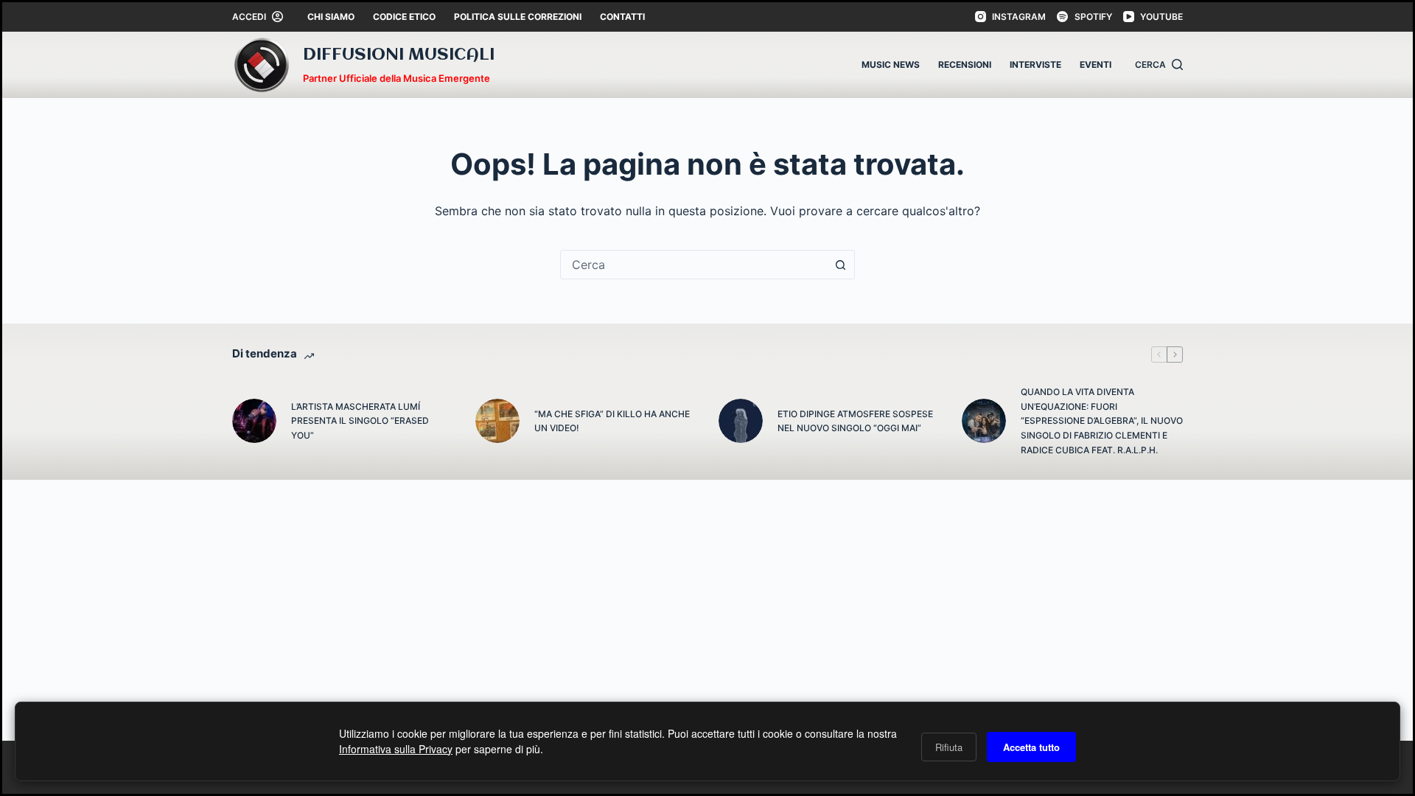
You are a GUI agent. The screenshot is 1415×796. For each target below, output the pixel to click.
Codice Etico (404, 16)
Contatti (622, 16)
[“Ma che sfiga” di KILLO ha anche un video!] (497, 421)
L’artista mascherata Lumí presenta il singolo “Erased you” (360, 421)
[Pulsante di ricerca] (840, 265)
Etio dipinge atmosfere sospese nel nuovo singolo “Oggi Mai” (855, 421)
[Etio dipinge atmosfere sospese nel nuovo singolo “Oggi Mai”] (741, 421)
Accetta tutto (1031, 747)
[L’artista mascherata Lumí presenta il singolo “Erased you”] (254, 421)
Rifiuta (948, 747)
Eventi (1095, 64)
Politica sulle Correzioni (517, 16)
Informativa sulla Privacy (396, 748)
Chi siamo (330, 16)
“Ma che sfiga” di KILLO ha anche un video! (612, 421)
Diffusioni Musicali (399, 55)
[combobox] (693, 264)
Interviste (1035, 64)
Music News (891, 64)
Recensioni (964, 64)
